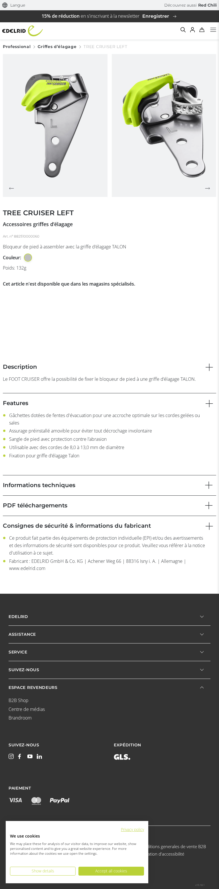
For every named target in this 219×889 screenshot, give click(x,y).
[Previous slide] (11, 188)
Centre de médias (27, 709)
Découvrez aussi (190, 5)
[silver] (28, 258)
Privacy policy (132, 829)
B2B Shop (19, 700)
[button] (13, 5)
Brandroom (20, 718)
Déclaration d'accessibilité (159, 854)
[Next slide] (207, 188)
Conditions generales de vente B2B (172, 846)
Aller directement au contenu (109, 3)
